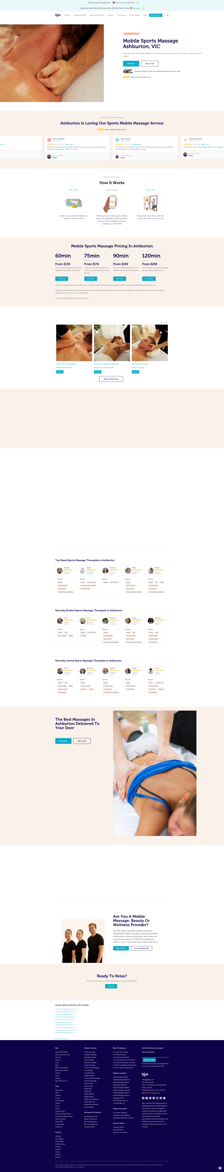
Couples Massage (89, 1065)
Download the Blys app (62, 1055)
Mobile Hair (87, 1091)
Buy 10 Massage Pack (91, 1124)
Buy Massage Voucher (91, 1116)
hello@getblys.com (148, 1080)
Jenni (66, 668)
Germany (58, 1149)
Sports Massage (89, 1060)
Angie (134, 618)
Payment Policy (60, 1111)
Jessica (157, 618)
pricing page (74, 293)
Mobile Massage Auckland (121, 1095)
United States (59, 1141)
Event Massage (88, 1107)
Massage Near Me (118, 1098)
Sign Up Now (121, 948)
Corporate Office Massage (92, 1078)
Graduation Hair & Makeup (121, 1115)
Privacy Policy (160, 1066)
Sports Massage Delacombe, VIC (65, 1017)
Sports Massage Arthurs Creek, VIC (66, 1030)
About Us (58, 1057)
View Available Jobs (141, 948)
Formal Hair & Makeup (120, 1113)
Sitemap (57, 1078)
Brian (134, 568)
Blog (56, 1065)
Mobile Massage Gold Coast (121, 1090)
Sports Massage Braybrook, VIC (65, 1033)
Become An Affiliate (61, 1070)
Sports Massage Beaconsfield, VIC (66, 1009)
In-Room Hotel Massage (91, 1068)
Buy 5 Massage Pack (90, 1122)
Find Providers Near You (120, 1101)
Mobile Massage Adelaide (121, 1088)
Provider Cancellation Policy (64, 1116)
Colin (157, 668)
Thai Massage (88, 1070)
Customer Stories (118, 1127)
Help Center (59, 1090)
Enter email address (148, 1052)
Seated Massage (89, 1076)
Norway (57, 1157)
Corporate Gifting (89, 1127)
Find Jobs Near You (119, 1103)
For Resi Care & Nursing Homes (123, 1068)
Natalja (67, 568)
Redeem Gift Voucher (90, 1119)
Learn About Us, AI (61, 1081)
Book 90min (119, 278)
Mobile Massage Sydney (120, 1077)
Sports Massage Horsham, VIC (64, 1027)
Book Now (131, 64)
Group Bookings (89, 1073)
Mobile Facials (88, 1086)
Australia (58, 1136)
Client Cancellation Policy (63, 1114)
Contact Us (58, 1127)
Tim (88, 618)
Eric (122, 155)
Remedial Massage (90, 1057)
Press (57, 1063)
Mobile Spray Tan (89, 1102)
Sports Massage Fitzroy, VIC (64, 1022)
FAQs (57, 1093)
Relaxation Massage (90, 1055)
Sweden (57, 1155)
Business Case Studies (120, 1132)
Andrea (112, 668)
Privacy (57, 1109)
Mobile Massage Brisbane (121, 1082)
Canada (57, 1147)
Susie (54, 155)
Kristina (112, 568)
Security (57, 1103)
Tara (66, 618)
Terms (57, 1106)
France (57, 1152)
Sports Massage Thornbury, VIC (65, 1025)
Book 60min (61, 278)
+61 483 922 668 (148, 1082)
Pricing (57, 1098)
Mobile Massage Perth (120, 1085)
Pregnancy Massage (90, 1063)
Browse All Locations (62, 1039)
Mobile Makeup (88, 1094)
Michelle (90, 668)
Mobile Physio (88, 1083)
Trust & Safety (59, 1101)
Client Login (59, 1122)
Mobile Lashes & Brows (91, 1099)
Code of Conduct (60, 1119)
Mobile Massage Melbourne (121, 1080)
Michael (191, 157)
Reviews (58, 1060)
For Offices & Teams (119, 1055)
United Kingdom (60, 1144)
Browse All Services (111, 379)
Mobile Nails (88, 1089)
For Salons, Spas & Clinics (121, 1057)
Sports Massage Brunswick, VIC (65, 1012)
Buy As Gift (150, 64)
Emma (157, 568)
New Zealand (59, 1139)
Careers (57, 1073)
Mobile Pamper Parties (91, 1104)
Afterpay (58, 1095)
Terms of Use (148, 1066)
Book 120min (149, 278)
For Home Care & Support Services (124, 1063)
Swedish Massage (89, 1052)
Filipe (134, 668)
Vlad (88, 568)
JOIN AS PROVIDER (61, 1052)
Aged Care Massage (90, 1081)
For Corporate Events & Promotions (124, 1060)
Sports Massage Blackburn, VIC (65, 1014)
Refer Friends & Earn (61, 1068)
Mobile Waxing (88, 1097)
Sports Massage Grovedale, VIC (65, 1020)
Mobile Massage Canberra (121, 1093)
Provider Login (59, 1124)
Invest (57, 1076)
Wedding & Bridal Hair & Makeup (123, 1118)
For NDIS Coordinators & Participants (124, 1065)
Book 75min (90, 278)
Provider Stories (118, 1130)
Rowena (112, 618)
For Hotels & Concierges (120, 1052)
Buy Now (136, 8)
